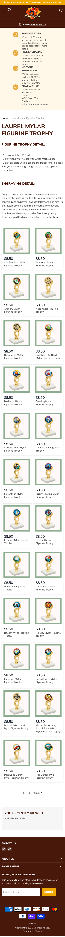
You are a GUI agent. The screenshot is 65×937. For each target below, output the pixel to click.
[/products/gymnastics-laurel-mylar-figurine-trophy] (48, 565)
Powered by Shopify (32, 931)
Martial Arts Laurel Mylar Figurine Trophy (16, 727)
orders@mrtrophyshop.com (35, 104)
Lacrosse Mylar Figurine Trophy (13, 681)
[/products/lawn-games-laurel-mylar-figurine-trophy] (48, 657)
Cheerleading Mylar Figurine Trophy (15, 449)
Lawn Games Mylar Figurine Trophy (46, 681)
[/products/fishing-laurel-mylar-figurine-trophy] (16, 518)
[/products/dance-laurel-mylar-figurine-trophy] (48, 426)
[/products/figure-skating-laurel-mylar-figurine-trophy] (48, 472)
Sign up (48, 891)
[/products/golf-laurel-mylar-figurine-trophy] (16, 565)
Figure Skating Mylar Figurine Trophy (47, 496)
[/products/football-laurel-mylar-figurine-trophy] (48, 518)
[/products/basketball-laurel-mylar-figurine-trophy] (16, 380)
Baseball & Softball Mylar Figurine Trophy (48, 357)
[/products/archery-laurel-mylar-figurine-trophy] (16, 287)
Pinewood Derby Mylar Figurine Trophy (16, 776)
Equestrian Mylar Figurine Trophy (13, 496)
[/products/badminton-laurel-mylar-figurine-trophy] (16, 333)
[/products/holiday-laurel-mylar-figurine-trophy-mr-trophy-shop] (48, 611)
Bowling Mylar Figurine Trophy (44, 403)
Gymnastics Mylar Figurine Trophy (46, 588)
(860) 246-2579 (38, 24)
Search (32, 923)
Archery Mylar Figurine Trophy (13, 310)
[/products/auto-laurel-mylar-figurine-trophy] (48, 287)
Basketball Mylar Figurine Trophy (13, 403)
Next (37, 792)
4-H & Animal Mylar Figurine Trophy (15, 264)
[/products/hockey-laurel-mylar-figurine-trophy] (16, 611)
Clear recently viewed (15, 818)
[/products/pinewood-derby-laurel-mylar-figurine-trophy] (16, 753)
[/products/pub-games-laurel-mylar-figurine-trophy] (48, 753)
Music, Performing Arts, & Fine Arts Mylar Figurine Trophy (48, 728)
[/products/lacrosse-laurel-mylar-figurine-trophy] (16, 657)
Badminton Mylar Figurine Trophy (13, 357)
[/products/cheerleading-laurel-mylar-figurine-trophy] (16, 426)
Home (5, 118)
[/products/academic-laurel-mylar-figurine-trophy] (48, 241)
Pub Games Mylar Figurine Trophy (45, 776)
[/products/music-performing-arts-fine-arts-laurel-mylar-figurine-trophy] (48, 703)
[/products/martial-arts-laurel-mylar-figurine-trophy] (16, 703)
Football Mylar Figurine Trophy (44, 542)
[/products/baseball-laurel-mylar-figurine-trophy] (48, 333)
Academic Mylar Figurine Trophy (45, 264)
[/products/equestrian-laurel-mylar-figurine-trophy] (16, 472)
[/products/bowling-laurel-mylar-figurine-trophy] (48, 380)
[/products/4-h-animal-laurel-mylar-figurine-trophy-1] (16, 241)
